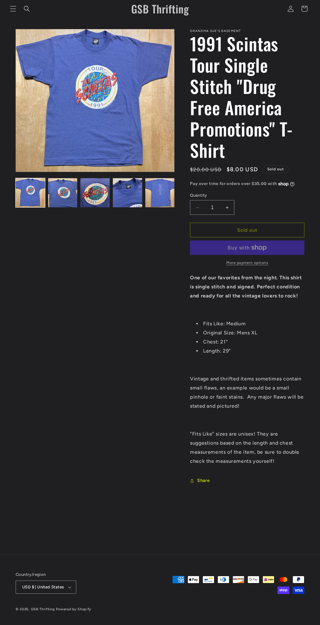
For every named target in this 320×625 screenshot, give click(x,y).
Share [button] (203, 480)
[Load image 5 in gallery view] (160, 193)
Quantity (198, 195)
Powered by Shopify (73, 609)
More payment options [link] (247, 263)
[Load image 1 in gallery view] (30, 193)
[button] (13, 9)
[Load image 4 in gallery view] (127, 193)
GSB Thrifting (43, 609)
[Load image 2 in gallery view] (63, 193)
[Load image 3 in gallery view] (95, 193)
